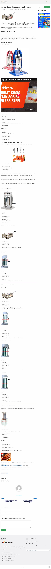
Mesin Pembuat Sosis (4, 473)
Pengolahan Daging (18, 9)
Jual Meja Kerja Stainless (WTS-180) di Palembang (8, 556)
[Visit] (19, 488)
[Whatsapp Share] (8, 481)
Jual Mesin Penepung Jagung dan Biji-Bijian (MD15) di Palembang (10, 554)
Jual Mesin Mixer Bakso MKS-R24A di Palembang (8, 558)
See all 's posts (19, 495)
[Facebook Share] (1, 481)
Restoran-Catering (25, 9)
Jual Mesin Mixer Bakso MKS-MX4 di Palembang (8, 560)
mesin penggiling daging (5, 465)
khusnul (3, 9)
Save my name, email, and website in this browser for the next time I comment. (14, 518)
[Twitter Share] (4, 481)
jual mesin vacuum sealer (17, 465)
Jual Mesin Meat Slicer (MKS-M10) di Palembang (8, 552)
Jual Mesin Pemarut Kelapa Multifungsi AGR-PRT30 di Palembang (27, 501)
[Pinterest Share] (6, 481)
